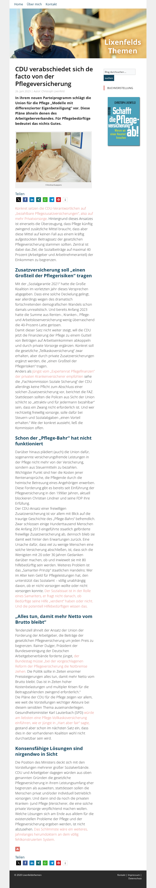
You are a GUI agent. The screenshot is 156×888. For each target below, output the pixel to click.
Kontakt (51, 4)
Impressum (134, 875)
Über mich (34, 4)
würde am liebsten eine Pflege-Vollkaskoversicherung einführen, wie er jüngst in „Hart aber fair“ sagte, (54, 717)
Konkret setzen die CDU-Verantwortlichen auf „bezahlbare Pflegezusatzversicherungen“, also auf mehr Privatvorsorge (54, 213)
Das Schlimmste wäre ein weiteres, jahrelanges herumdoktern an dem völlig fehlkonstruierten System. (51, 834)
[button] (18, 199)
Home (18, 4)
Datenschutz (135, 878)
